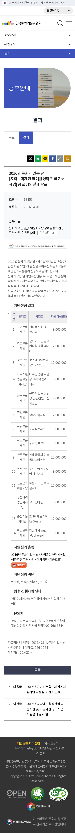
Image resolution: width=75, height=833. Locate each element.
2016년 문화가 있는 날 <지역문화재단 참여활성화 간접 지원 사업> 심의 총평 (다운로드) (38, 557)
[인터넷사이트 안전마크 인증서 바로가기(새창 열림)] (38, 789)
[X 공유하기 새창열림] (30, 159)
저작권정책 (51, 743)
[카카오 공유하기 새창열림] (45, 159)
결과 (26, 138)
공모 (11, 138)
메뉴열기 (69, 23)
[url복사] (60, 159)
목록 (37, 670)
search (60, 23)
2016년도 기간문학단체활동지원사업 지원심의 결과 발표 (46, 689)
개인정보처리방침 (28, 743)
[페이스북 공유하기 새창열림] (53, 159)
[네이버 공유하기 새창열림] (38, 159)
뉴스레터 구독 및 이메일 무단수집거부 (39, 748)
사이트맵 (39, 754)
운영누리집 (53, 10)
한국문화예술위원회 (31, 23)
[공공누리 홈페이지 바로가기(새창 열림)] (16, 792)
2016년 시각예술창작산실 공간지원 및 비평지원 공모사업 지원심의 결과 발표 (45, 709)
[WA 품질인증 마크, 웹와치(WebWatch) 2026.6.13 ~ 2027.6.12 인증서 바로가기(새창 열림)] (59, 789)
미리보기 (45, 232)
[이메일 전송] (67, 159)
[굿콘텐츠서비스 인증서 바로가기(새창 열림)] (39, 804)
